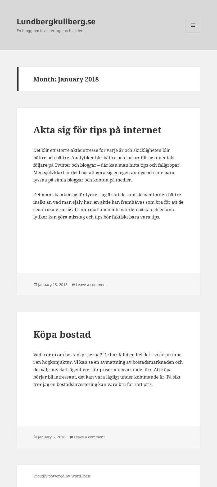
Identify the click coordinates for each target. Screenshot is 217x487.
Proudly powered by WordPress (62, 476)
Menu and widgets (193, 32)
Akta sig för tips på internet (97, 130)
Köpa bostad (62, 334)
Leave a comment (91, 284)
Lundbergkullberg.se (56, 21)
